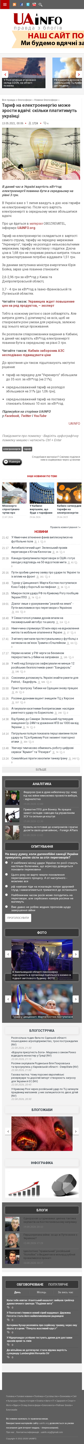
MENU (4, 4)
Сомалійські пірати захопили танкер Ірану (39, 758)
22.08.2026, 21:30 (21, 1047)
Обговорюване (30, 1284)
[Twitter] (27, 5)
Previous (4, 74)
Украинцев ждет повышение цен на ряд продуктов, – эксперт (38, 304)
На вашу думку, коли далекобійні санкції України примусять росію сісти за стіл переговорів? (41, 855)
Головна (10, 1396)
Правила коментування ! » (65, 527)
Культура (12, 1401)
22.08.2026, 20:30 (21, 1099)
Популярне (58, 1284)
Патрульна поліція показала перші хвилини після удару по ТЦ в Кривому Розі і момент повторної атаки (44, 737)
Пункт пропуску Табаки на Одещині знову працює (44, 688)
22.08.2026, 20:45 (21, 1084)
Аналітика (42, 784)
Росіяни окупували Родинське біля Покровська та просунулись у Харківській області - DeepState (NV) (44, 1065)
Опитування (42, 847)
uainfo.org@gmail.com (52, 1432)
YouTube (39, 416)
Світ (74, 1396)
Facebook (11, 416)
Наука (22, 1401)
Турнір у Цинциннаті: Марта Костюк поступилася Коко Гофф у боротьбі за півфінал (42, 1018)
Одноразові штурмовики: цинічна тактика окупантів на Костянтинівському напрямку (50, 1220)
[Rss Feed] (14, 5)
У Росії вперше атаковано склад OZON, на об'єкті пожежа (20, 82)
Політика (38, 1396)
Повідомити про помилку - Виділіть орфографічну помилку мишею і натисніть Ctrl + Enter (40, 438)
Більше (41, 769)
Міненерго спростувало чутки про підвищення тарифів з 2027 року (11, 514)
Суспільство (51, 1396)
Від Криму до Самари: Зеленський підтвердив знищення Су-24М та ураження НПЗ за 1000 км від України (45, 723)
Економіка (65, 1396)
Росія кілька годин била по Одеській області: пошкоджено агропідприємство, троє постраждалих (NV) (44, 1041)
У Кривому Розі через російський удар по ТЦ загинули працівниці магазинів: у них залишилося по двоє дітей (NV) (44, 1092)
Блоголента (48, 1405)
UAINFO (74, 423)
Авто (47, 1401)
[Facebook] (20, 5)
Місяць (41, 1292)
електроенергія (11, 449)
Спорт (70, 1401)
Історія (30, 1401)
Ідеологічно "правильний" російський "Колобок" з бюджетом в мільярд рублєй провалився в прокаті (49, 1255)
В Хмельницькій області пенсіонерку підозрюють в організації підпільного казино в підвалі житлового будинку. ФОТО (41, 975)
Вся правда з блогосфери (17, 100)
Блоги (42, 1210)
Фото (42, 933)
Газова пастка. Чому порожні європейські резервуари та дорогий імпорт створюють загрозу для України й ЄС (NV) (43, 1078)
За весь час (65, 1292)
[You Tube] (33, 5)
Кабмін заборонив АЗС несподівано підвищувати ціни (33, 353)
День (17, 1292)
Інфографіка (42, 1163)
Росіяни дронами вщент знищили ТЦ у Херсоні (42, 698)
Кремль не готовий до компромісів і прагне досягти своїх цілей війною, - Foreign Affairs (50, 828)
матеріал (36, 223)
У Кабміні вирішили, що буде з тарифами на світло (41, 511)
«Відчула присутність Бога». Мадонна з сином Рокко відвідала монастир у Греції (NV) (43, 1054)
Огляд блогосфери (30, 1405)
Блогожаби (42, 1110)
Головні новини (24, 1396)
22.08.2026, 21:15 (21, 1059)
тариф (27, 449)
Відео (16, 1405)
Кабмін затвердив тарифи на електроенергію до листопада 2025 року (69, 512)
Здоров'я (60, 1401)
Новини (41, 532)
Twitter (26, 416)
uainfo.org (44, 1423)
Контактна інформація (27, 1432)
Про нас (10, 1432)
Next (80, 74)
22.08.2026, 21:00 (21, 1070)
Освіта (39, 1401)
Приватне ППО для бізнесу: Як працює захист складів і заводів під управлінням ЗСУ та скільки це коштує (49, 813)
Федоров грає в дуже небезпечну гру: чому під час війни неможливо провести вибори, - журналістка (50, 796)
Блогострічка (41, 1031)
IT (53, 1401)
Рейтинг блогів (63, 1405)
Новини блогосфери (45, 100)
